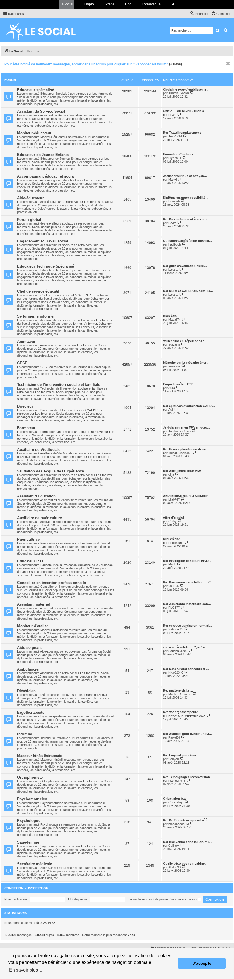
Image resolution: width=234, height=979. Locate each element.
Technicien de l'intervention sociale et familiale (58, 384)
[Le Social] (44, 30)
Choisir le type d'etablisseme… (186, 89)
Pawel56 (174, 737)
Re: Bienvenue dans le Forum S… (188, 842)
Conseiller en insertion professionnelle (51, 583)
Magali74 (174, 319)
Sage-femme (28, 842)
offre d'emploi (173, 517)
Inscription (38, 888)
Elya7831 (174, 158)
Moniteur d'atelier (32, 626)
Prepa (110, 4)
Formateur (26, 428)
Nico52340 (175, 672)
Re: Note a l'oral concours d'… (186, 669)
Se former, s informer (36, 316)
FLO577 (174, 607)
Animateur (26, 341)
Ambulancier (28, 669)
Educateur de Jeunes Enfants (43, 155)
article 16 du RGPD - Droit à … (185, 111)
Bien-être (170, 316)
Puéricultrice (28, 539)
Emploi (89, 4)
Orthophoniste (30, 777)
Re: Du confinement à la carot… (187, 219)
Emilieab (174, 201)
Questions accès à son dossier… (187, 240)
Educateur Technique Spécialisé (45, 266)
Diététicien (26, 691)
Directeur (25, 406)
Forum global (29, 219)
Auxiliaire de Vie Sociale (38, 449)
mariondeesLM (178, 824)
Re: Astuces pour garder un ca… (187, 733)
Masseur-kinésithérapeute (39, 756)
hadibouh (174, 244)
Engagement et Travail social (42, 241)
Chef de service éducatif (38, 291)
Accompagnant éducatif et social (46, 176)
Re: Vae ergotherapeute (180, 712)
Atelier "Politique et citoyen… (185, 176)
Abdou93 (174, 867)
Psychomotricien (32, 799)
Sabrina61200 (177, 651)
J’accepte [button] (202, 963)
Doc (128, 4)
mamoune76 (176, 780)
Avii (170, 409)
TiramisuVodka (178, 93)
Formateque (151, 4)
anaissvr (174, 366)
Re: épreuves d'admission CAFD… (189, 406)
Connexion (13, 888)
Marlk (172, 564)
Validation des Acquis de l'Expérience (50, 471)
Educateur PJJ (30, 561)
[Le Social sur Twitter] (173, 4)
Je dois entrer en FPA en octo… (186, 427)
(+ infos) (175, 64)
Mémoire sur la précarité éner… (186, 362)
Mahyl (172, 179)
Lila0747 (174, 499)
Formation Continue (178, 154)
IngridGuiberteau (179, 452)
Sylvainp (174, 344)
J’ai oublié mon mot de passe (148, 899)
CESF (22, 363)
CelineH (173, 845)
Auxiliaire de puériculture (39, 518)
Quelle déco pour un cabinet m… (188, 863)
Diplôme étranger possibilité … (186, 197)
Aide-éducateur (30, 198)
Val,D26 (173, 586)
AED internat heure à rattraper (185, 495)
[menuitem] (221, 13)
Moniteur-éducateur (34, 133)
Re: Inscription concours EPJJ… (187, 560)
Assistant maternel (33, 604)
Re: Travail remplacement (182, 132)
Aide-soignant (29, 647)
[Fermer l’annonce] (228, 63)
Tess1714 (175, 136)
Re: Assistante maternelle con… (187, 604)
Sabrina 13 (175, 629)
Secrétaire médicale (34, 864)
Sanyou (173, 759)
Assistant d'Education (36, 496)
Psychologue (28, 820)
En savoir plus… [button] (26, 970)
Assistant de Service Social (41, 111)
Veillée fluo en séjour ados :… (185, 341)
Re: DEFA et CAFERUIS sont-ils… (188, 291)
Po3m (172, 114)
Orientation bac (174, 798)
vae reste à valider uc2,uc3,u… (185, 647)
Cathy (172, 521)
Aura (171, 388)
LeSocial (66, 4)
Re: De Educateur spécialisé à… (187, 820)
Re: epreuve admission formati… (187, 625)
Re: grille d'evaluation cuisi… (185, 266)
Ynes (131, 935)
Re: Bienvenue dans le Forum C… (188, 582)
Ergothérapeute (30, 712)
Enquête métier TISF (178, 384)
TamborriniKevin (179, 431)
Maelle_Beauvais (180, 694)
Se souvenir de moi (184, 899)
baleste (173, 269)
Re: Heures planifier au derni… (186, 449)
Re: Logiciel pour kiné (179, 755)
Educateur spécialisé (35, 90)
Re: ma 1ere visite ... (178, 690)
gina (171, 474)
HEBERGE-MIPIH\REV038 (186, 715)
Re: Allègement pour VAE (182, 470)
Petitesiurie (175, 542)
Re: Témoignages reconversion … (188, 777)
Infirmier (24, 734)
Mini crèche (171, 539)
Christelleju (175, 802)
